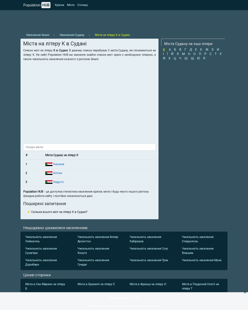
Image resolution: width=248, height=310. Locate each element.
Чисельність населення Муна (201, 260)
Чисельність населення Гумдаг (93, 262)
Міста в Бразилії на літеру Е (96, 284)
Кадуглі (58, 182)
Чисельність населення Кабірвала (145, 239)
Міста (70, 5)
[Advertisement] (87, 20)
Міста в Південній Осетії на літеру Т (200, 286)
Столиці (82, 5)
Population (36, 5)
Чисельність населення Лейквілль (41, 239)
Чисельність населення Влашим (198, 251)
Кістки (57, 173)
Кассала (58, 164)
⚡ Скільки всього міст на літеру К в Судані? (57, 212)
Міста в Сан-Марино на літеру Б (45, 286)
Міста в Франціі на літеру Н (148, 284)
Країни (59, 5)
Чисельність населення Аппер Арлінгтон (98, 239)
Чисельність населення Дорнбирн (41, 262)
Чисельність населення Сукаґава (41, 251)
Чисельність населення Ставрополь (198, 239)
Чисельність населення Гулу (149, 248)
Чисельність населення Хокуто (93, 251)
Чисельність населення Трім (149, 260)
